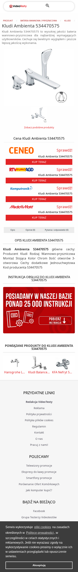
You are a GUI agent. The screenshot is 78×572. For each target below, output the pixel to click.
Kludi (67, 20)
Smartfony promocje (39, 478)
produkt (8, 20)
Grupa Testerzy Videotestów (39, 517)
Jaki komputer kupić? (39, 490)
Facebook (39, 511)
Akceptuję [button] (39, 565)
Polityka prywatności (39, 414)
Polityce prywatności (40, 532)
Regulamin (39, 426)
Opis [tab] (12, 229)
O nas (39, 438)
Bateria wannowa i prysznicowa (38, 20)
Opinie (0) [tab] (30, 229)
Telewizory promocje (39, 465)
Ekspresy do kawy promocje (39, 472)
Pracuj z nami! (39, 445)
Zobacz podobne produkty (39, 127)
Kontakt (39, 432)
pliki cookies (42, 527)
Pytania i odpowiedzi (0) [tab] (56, 229)
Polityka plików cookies (39, 420)
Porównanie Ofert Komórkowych (39, 484)
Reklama (39, 408)
